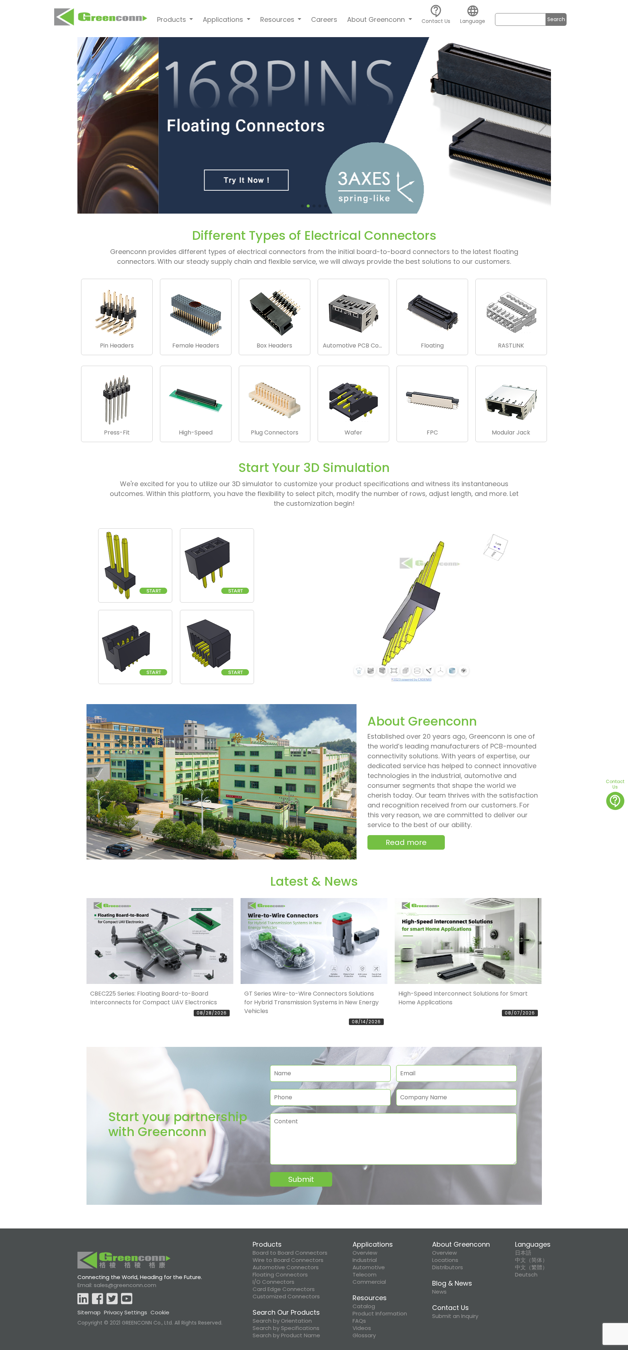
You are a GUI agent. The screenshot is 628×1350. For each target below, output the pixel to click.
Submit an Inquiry (455, 1316)
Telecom (365, 1274)
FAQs (359, 1321)
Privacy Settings (125, 1312)
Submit (301, 1179)
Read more (406, 842)
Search (556, 19)
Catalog (364, 1306)
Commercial (369, 1282)
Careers (324, 19)
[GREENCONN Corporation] (100, 18)
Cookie (159, 1312)
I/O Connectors (273, 1282)
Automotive (369, 1267)
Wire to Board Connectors (288, 1260)
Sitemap (89, 1312)
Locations (445, 1260)
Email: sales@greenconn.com (116, 1285)
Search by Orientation (282, 1321)
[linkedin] (83, 1299)
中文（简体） (531, 1260)
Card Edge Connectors (284, 1289)
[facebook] (97, 1299)
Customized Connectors (286, 1296)
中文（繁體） (531, 1267)
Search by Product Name (286, 1335)
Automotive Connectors (286, 1267)
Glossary (364, 1335)
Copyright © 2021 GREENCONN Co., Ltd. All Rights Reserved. (149, 1322)
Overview (365, 1252)
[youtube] (126, 1299)
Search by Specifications (286, 1328)
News (439, 1291)
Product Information (380, 1313)
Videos (362, 1328)
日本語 (523, 1252)
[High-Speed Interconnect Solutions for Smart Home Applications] (468, 941)
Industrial (365, 1260)
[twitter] (112, 1299)
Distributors (447, 1267)
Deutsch (526, 1274)
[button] (86, 126)
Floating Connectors (280, 1274)
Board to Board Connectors (290, 1252)
